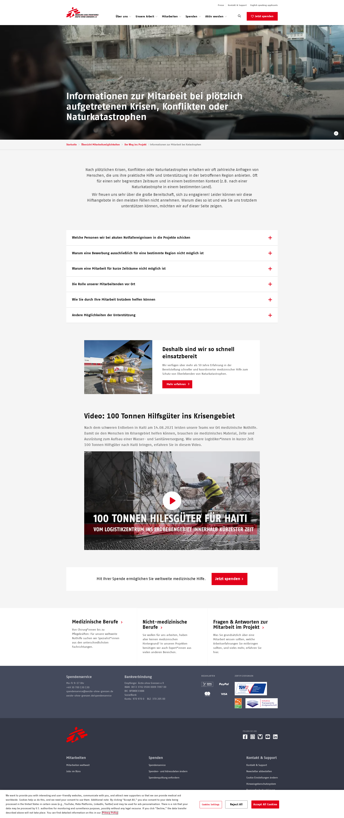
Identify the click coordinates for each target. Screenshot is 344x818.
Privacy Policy (110, 813)
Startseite (71, 144)
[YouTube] (267, 738)
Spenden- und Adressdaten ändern (168, 771)
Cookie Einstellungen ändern (262, 777)
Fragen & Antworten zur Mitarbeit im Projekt (240, 625)
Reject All (236, 804)
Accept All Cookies (265, 804)
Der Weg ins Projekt (135, 144)
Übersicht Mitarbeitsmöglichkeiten (100, 144)
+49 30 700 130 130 (77, 687)
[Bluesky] (260, 738)
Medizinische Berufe (95, 621)
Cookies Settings (210, 804)
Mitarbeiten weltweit (78, 765)
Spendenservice (157, 765)
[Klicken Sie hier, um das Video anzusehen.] (172, 500)
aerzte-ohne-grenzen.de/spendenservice (88, 695)
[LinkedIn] (275, 738)
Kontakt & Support (237, 5)
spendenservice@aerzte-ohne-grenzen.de (89, 691)
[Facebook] (245, 738)
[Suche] (239, 17)
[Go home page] (82, 12)
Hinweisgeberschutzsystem (261, 784)
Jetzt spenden (264, 16)
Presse (221, 5)
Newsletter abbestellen (259, 771)
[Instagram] (252, 738)
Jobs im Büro (73, 771)
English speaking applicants (264, 5)
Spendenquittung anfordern (164, 777)
